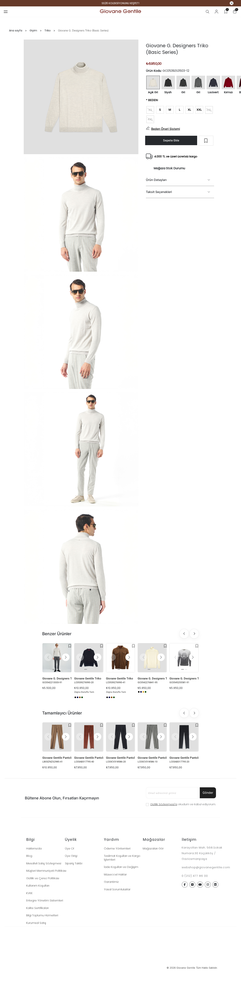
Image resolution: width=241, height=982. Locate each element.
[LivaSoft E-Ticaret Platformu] (120, 968)
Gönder (208, 792)
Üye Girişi (71, 856)
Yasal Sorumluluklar (117, 889)
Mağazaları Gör (153, 848)
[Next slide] (194, 633)
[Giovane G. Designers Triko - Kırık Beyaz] (148, 692)
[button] (65, 657)
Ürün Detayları (156, 180)
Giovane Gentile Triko (87, 678)
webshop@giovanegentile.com (206, 867)
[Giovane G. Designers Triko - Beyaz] (43, 692)
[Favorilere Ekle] (70, 646)
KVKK (29, 893)
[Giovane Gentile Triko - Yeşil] (82, 697)
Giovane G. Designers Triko (57, 678)
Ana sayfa (15, 30)
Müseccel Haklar (115, 874)
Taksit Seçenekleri (159, 192)
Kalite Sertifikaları (37, 908)
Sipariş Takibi (73, 863)
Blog (29, 856)
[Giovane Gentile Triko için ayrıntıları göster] (88, 657)
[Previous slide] (184, 633)
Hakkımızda (34, 848)
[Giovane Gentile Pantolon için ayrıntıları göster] (57, 737)
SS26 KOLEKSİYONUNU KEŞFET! (120, 3)
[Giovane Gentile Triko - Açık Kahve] (80, 697)
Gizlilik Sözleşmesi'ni (163, 804)
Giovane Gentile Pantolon (57, 757)
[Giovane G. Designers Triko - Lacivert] (141, 692)
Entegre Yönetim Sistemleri (44, 900)
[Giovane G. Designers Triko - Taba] (143, 692)
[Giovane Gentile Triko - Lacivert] (77, 697)
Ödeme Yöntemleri (117, 848)
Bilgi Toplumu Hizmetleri (42, 915)
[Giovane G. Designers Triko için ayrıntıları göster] (57, 657)
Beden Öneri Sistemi (165, 128)
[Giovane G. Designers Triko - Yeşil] (145, 692)
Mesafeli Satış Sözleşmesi (43, 863)
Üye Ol (69, 848)
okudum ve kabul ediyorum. (183, 804)
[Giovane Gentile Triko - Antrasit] (75, 697)
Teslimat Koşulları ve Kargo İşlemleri (122, 858)
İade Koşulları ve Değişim (121, 867)
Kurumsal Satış (36, 923)
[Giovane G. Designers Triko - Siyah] (139, 692)
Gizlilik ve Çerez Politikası (42, 878)
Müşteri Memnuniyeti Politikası (46, 871)
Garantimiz (111, 882)
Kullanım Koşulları (37, 885)
